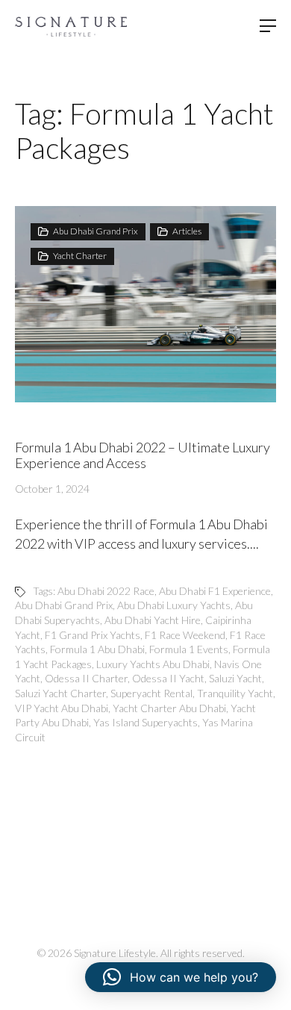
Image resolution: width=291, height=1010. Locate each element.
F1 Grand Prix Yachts (92, 635)
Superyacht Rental (151, 693)
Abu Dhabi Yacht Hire (152, 620)
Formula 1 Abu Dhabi (97, 649)
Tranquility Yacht (235, 693)
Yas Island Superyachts (145, 722)
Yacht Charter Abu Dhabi (169, 708)
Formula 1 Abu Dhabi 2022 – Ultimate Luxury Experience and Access (142, 455)
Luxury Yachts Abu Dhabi (153, 664)
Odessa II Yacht (168, 678)
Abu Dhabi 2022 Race (105, 591)
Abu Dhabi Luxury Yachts (174, 605)
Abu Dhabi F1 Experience (215, 591)
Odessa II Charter (86, 678)
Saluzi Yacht (235, 678)
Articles (186, 231)
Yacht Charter (80, 255)
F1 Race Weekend (185, 635)
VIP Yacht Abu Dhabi (61, 708)
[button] (180, 977)
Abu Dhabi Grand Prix (95, 231)
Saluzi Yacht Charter (60, 693)
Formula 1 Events (188, 649)
